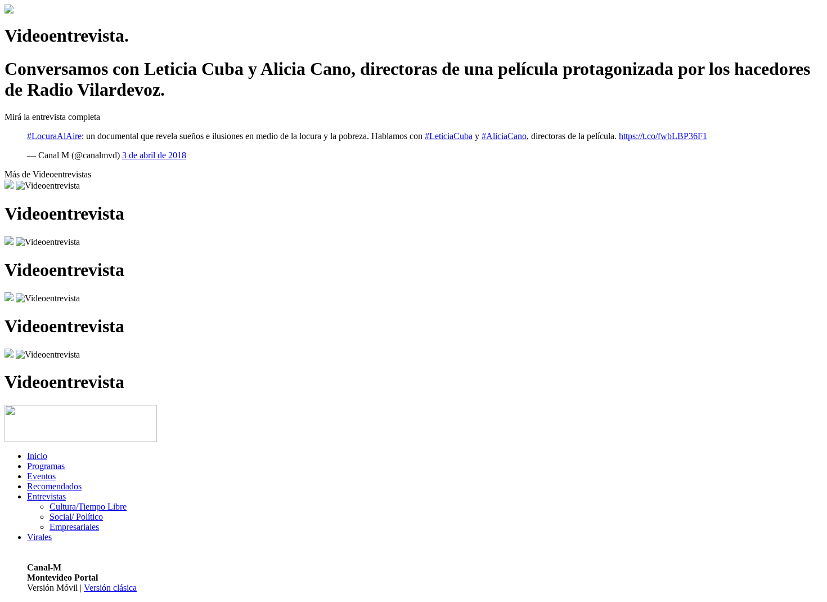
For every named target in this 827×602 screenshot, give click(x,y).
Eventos (41, 476)
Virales (39, 537)
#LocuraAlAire (54, 136)
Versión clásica (110, 587)
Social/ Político (76, 516)
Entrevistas (46, 496)
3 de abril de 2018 (154, 155)
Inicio (37, 456)
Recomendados (54, 486)
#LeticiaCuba (449, 136)
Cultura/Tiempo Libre (88, 506)
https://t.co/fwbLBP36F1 (663, 136)
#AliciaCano (504, 136)
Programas (46, 466)
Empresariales (74, 527)
